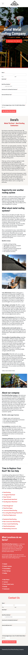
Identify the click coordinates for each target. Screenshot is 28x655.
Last (15, 76)
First (2, 76)
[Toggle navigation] (3, 3)
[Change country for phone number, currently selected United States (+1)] (3, 86)
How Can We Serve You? (7, 94)
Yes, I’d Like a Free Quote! (9, 111)
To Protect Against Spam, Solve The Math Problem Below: (14, 105)
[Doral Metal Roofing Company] (15, 4)
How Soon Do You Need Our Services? (10, 89)
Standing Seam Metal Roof (10, 501)
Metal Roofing (7, 492)
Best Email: (4, 79)
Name (3, 72)
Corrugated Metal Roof (9, 494)
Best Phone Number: (6, 84)
